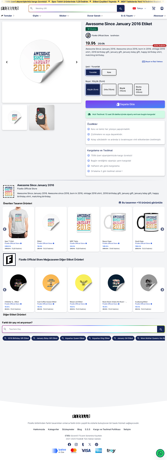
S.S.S (87, 429)
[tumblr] (83, 445)
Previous (4, 229)
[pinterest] (97, 445)
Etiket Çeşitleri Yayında (104, 1)
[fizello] (83, 416)
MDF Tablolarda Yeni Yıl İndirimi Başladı (141, 1)
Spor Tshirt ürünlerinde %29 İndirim (69, 1)
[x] (90, 445)
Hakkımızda (39, 429)
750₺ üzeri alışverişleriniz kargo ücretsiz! (25, 1)
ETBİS (67, 436)
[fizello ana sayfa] (12, 8)
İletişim (127, 429)
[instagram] (77, 445)
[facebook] (70, 445)
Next (162, 229)
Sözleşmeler (68, 429)
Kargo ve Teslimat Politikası (107, 429)
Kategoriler (53, 429)
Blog (79, 429)
